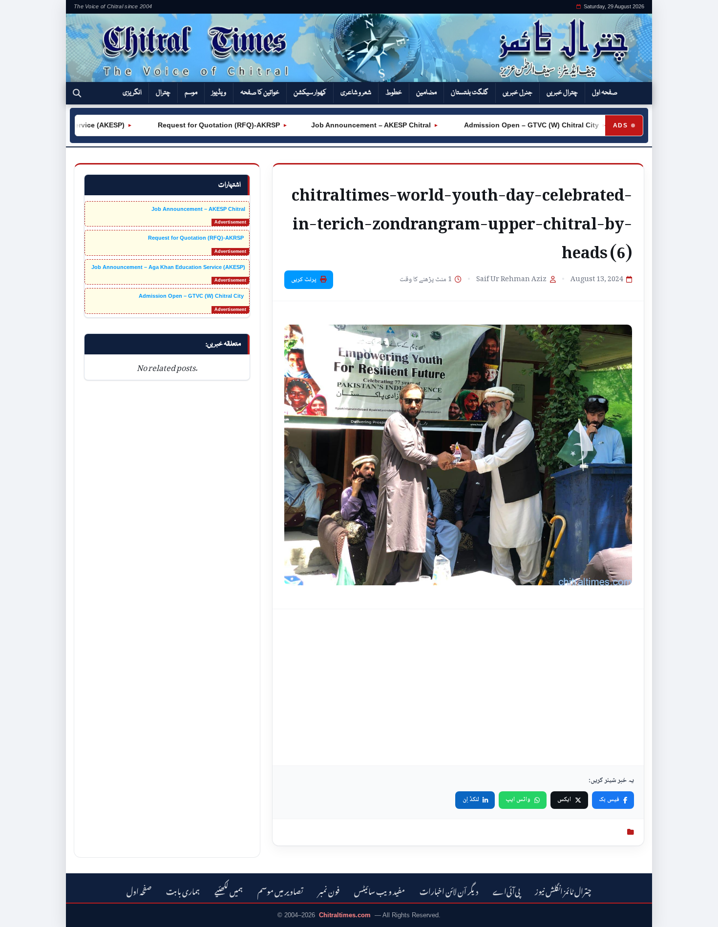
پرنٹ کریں (304, 279)
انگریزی (132, 92)
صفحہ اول (604, 92)
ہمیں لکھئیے (228, 890)
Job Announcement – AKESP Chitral (355, 125)
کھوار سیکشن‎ (310, 92)
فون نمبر (328, 890)
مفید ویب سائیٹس (379, 890)
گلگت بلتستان (469, 92)
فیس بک (609, 799)
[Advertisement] (458, 687)
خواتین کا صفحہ (259, 92)
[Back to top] (22, 913)
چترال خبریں (562, 92)
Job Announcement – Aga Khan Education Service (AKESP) (168, 267)
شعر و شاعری (355, 92)
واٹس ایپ (518, 799)
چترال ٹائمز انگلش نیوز (563, 890)
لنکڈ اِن (471, 799)
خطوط (393, 92)
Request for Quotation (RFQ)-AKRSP (202, 125)
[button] (77, 93)
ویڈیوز (218, 92)
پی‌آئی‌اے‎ (506, 890)
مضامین (426, 92)
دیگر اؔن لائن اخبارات (449, 890)
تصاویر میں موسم (280, 890)
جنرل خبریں (517, 92)
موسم (191, 92)
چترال (163, 92)
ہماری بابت (183, 890)
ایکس (564, 799)
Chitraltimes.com (345, 915)
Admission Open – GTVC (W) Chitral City (514, 125)
